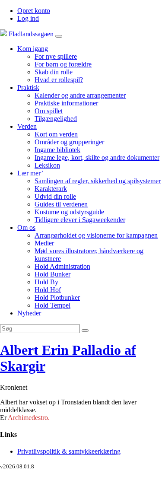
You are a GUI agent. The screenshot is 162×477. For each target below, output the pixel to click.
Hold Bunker (52, 274)
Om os (26, 227)
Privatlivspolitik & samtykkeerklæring (69, 451)
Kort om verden (56, 134)
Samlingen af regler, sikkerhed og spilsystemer (98, 180)
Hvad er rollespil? (59, 79)
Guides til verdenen (61, 204)
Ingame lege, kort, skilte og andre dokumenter (97, 157)
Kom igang (32, 48)
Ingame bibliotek (57, 149)
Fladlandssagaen (31, 34)
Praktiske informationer (66, 103)
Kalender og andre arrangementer (80, 95)
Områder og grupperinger (69, 142)
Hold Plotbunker (57, 297)
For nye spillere (56, 56)
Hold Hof (48, 289)
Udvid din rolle (55, 196)
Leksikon (47, 165)
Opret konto (33, 10)
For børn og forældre (63, 64)
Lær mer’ (30, 173)
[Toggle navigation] (58, 36)
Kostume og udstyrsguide (69, 212)
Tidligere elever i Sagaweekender (80, 219)
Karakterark (51, 188)
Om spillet (49, 110)
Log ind (28, 18)
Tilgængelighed (56, 118)
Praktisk (28, 87)
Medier (44, 243)
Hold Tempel (52, 305)
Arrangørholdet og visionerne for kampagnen (96, 235)
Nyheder (29, 313)
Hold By (46, 282)
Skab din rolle (54, 72)
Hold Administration (62, 266)
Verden (27, 126)
